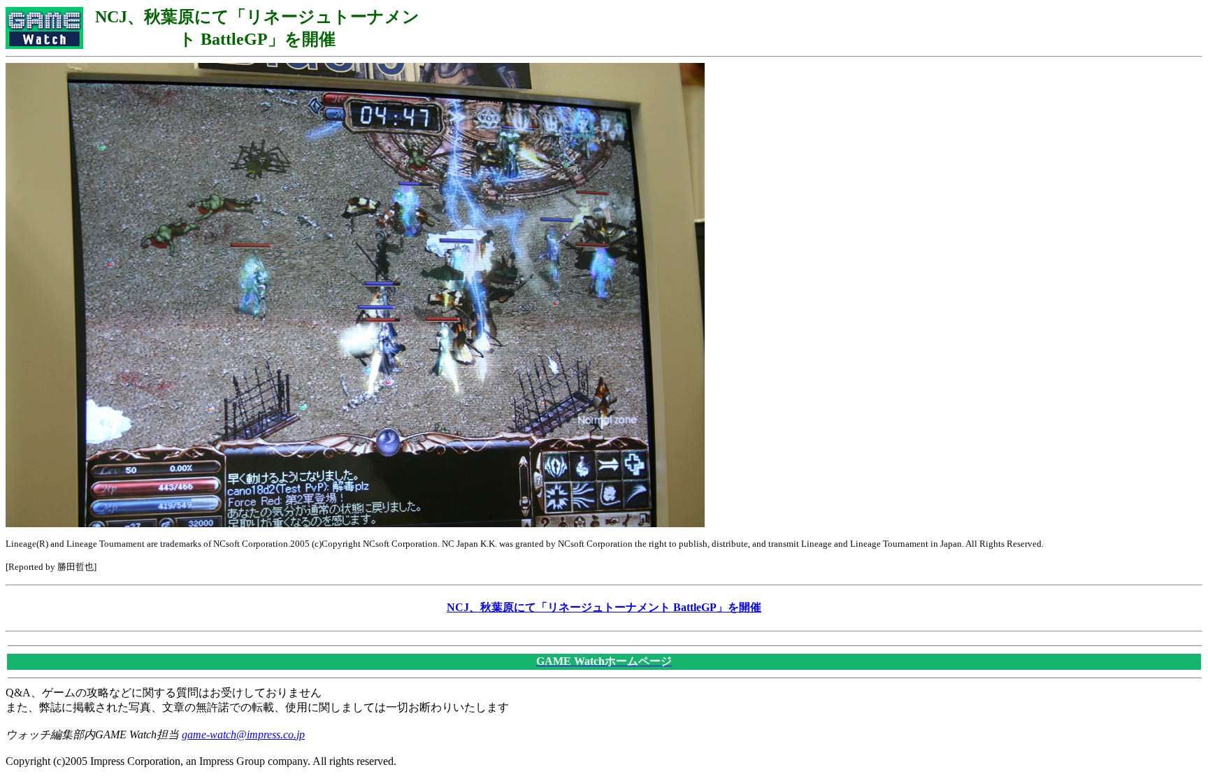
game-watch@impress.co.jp (243, 734)
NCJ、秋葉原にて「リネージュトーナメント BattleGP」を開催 (604, 607)
